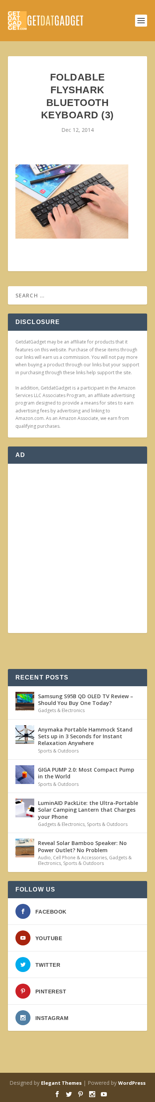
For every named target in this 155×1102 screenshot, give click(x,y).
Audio (44, 857)
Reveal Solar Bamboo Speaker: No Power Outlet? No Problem (82, 846)
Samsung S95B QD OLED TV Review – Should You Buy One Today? (85, 699)
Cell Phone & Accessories (80, 857)
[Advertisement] (77, 548)
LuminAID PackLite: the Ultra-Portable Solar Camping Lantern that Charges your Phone (88, 809)
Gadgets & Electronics (61, 710)
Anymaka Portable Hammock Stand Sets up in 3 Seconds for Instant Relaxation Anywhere (85, 736)
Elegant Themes (61, 1083)
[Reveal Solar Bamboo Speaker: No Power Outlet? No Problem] (24, 848)
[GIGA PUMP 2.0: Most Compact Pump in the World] (24, 774)
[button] (71, 201)
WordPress (132, 1083)
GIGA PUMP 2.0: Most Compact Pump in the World (86, 773)
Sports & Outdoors (58, 751)
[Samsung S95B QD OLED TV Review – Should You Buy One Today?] (24, 701)
